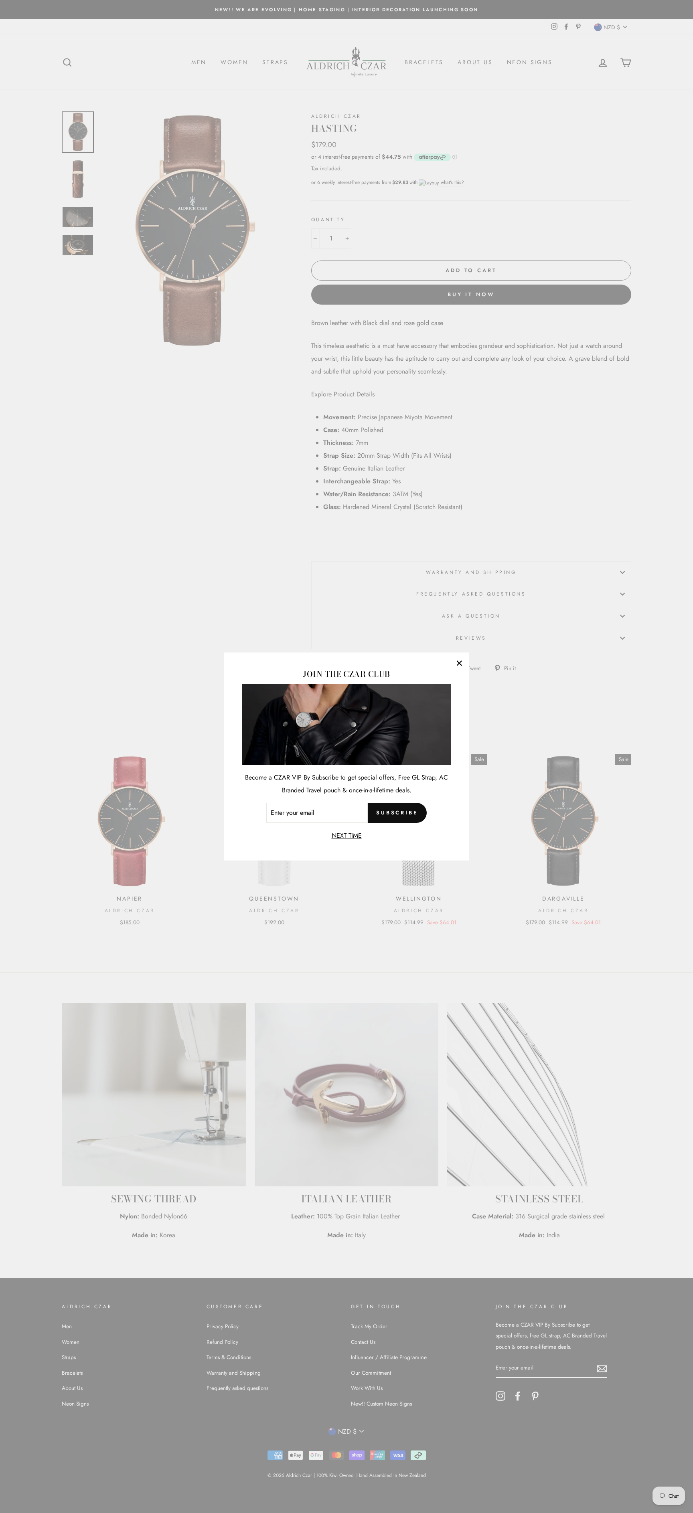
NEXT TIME (347, 835)
